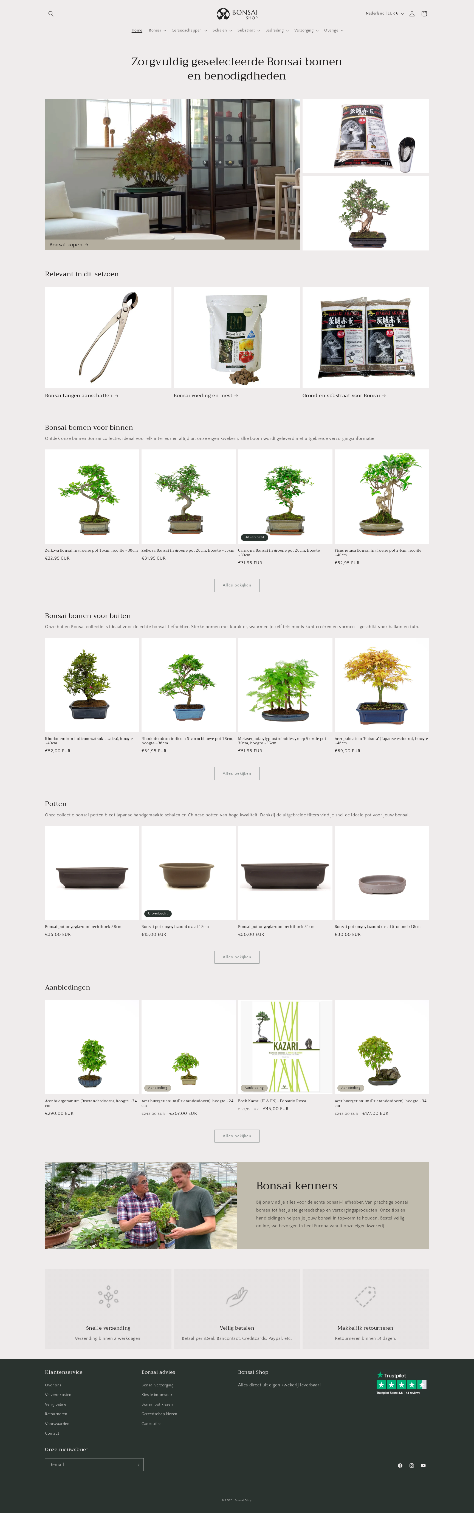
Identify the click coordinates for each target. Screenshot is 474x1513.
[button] (51, 14)
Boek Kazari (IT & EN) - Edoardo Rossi (272, 1101)
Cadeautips (152, 1423)
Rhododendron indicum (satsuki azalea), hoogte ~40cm (89, 741)
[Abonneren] (137, 1464)
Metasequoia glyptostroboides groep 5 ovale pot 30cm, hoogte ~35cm (282, 741)
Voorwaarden (57, 1423)
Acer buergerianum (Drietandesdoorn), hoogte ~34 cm (91, 1103)
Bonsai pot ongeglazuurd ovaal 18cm (175, 927)
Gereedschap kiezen (159, 1414)
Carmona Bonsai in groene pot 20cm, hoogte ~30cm (279, 553)
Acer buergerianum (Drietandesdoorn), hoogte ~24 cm (187, 1103)
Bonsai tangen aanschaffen (79, 395)
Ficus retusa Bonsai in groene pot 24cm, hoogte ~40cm (378, 553)
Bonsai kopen (66, 245)
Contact (52, 1433)
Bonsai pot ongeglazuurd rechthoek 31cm (276, 927)
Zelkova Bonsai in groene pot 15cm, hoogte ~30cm (91, 550)
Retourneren (56, 1414)
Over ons (53, 1385)
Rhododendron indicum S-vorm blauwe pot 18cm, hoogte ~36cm (187, 741)
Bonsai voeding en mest (203, 395)
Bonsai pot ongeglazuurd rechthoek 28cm (83, 927)
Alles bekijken (237, 585)
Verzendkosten (58, 1394)
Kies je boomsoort (158, 1394)
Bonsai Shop (243, 1500)
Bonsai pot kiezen (157, 1404)
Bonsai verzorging (157, 1385)
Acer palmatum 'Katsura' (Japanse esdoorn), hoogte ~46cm (381, 741)
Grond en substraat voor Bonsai (341, 395)
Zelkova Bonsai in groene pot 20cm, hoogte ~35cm (188, 550)
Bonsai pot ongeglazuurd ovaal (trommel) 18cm (378, 927)
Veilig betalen (57, 1404)
